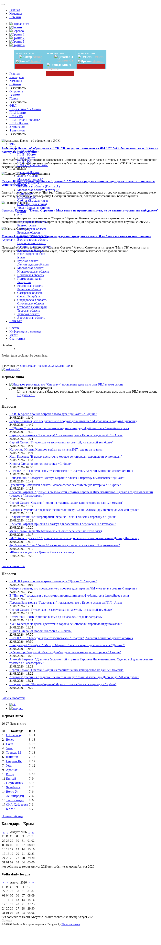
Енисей (11, 778)
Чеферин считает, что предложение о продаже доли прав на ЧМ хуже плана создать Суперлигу (73, 421)
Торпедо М (13, 752)
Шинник (12, 757)
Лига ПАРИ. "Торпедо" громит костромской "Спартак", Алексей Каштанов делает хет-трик (71, 470)
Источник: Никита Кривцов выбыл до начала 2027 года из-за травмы (55, 449)
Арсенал (11, 770)
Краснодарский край (31, 253)
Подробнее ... (26, 395)
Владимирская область (32, 236)
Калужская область (30, 250)
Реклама (14, 95)
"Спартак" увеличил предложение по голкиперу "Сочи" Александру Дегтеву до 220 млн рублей (74, 509)
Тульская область (28, 314)
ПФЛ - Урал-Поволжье (24, 119)
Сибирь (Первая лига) (32, 204)
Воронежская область (31, 243)
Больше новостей (13, 566)
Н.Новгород (14, 735)
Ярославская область (31, 317)
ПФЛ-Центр (17, 112)
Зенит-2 (35, 61)
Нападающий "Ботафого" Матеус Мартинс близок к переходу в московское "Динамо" (67, 477)
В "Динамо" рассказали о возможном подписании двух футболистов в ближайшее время (69, 428)
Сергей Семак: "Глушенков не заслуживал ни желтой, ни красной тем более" (61, 442)
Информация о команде (25, 331)
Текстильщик (15, 800)
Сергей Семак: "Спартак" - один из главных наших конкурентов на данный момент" (66, 502)
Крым (21, 257)
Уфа (9, 765)
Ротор (10, 774)
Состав (14, 328)
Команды (15, 13)
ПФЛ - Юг (16, 116)
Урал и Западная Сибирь (33, 207)
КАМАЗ (11, 809)
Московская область (30, 268)
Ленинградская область (33, 264)
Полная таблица (12, 816)
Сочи (9, 744)
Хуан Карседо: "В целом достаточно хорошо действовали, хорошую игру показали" (65, 456)
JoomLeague (28, 365)
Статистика (17, 338)
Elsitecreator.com (70, 924)
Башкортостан (26, 225)
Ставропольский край (32, 307)
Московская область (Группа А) (38, 186)
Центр (21, 211)
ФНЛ (12, 105)
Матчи (13, 335)
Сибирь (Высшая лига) (32, 200)
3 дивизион (17, 126)
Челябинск (13, 787)
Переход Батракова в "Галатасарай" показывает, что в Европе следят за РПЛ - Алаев (66, 435)
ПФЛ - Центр (26, 158)
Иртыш (97, 61)
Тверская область (28, 310)
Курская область (28, 261)
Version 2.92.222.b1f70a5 (54, 365)
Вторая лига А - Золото (25, 109)
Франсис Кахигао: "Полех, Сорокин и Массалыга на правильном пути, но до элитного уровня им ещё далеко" (80, 210)
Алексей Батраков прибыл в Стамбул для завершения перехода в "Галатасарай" (62, 524)
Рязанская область (29, 289)
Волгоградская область (32, 239)
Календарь (16, 77)
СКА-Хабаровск (17, 804)
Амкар (37, 57)
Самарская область (29, 292)
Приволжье (25, 193)
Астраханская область (32, 221)
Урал (9, 748)
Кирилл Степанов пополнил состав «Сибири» (40, 463)
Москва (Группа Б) (29, 182)
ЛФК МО (15, 321)
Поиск (13, 98)
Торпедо (53, 68)
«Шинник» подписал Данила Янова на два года (41, 552)
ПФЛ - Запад (25, 151)
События (15, 17)
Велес (10, 739)
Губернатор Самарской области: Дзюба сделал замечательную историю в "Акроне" (65, 485)
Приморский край (29, 278)
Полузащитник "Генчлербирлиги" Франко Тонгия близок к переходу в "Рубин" (62, 517)
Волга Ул (12, 791)
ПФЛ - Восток (18, 123)
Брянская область (28, 232)
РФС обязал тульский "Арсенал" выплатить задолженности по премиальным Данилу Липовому (74, 538)
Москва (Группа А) (30, 179)
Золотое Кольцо (27, 175)
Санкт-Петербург (28, 296)
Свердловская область (32, 300)
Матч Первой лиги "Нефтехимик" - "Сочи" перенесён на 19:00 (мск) (55, 531)
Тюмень (98, 57)
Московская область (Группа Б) (38, 190)
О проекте (16, 91)
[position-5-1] (11, 369)
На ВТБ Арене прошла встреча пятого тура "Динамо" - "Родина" (53, 414)
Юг (19, 214)
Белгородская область (31, 229)
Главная (14, 10)
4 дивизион (17, 130)
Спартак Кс (14, 761)
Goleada (7, 920)
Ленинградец (15, 796)
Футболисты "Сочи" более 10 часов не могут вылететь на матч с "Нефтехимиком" (64, 545)
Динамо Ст (65, 60)
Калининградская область (34, 246)
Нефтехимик (14, 783)
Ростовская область (30, 285)
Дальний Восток (28, 172)
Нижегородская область (33, 271)
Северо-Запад (26, 197)
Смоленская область (30, 303)
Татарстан (24, 282)
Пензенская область (30, 275)
